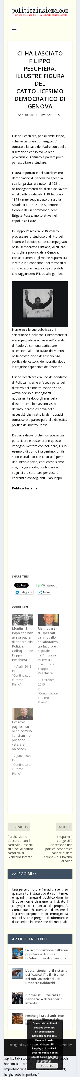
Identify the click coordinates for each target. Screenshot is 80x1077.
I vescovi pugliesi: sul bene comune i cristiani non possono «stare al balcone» (22, 735)
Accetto (46, 1066)
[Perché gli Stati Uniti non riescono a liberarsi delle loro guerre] (17, 1018)
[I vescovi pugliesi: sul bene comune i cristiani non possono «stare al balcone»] (22, 714)
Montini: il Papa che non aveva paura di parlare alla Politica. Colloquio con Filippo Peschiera (22, 644)
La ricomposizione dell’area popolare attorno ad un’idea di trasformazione (46, 954)
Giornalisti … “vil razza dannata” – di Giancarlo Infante (43, 999)
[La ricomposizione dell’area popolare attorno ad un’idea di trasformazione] (17, 953)
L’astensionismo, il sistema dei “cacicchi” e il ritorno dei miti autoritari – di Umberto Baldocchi (46, 976)
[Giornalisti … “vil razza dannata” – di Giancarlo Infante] (17, 998)
